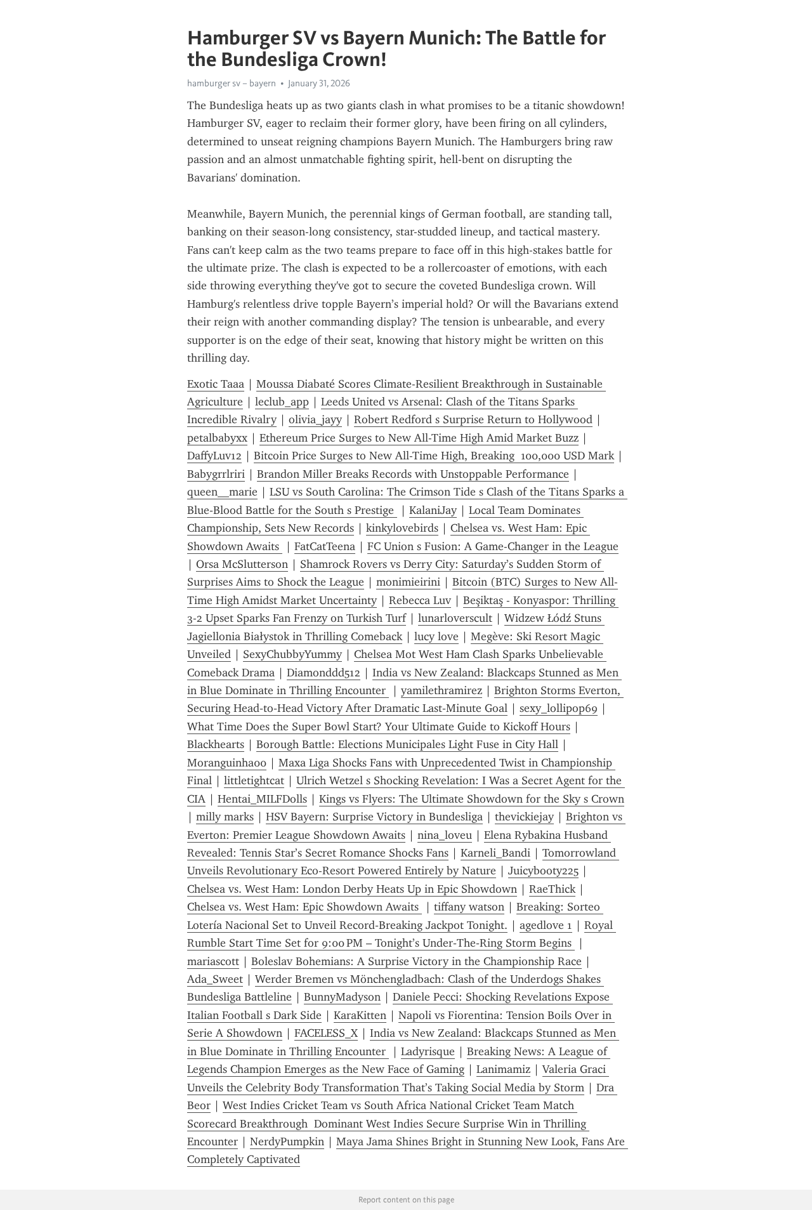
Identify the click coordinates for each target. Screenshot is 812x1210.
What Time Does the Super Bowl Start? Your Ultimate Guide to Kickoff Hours (378, 726)
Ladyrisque (428, 1051)
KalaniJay (433, 510)
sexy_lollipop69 (559, 708)
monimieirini (408, 582)
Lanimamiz (503, 1069)
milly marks (225, 817)
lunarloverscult (455, 618)
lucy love (436, 636)
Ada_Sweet (215, 979)
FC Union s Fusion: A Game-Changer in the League (493, 546)
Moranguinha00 (226, 763)
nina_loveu (444, 835)
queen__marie (222, 492)
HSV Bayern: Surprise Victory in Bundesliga (374, 817)
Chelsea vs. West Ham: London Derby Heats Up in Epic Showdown (352, 889)
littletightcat (254, 780)
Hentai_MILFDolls (262, 799)
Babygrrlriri (216, 474)
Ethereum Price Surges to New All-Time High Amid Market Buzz (419, 438)
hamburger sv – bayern (231, 83)
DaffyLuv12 (214, 456)
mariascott (213, 961)
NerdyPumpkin (287, 1141)
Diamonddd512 (323, 673)
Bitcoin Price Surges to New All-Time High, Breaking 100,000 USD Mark (434, 456)
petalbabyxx (217, 438)
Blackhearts (215, 744)
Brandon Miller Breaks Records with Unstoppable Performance (413, 474)
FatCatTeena (324, 546)
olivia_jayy (315, 419)
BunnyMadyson (342, 997)
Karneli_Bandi (495, 853)
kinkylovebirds (402, 528)
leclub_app (282, 402)
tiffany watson (469, 907)
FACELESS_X (326, 1033)
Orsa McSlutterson (242, 564)
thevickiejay (524, 817)
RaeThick (552, 889)
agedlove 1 (546, 925)
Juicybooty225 (543, 871)
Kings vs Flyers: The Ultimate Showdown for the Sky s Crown (471, 799)
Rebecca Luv (420, 600)
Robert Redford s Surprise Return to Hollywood (473, 419)
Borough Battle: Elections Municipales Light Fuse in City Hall (407, 744)
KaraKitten (360, 1015)
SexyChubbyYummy (292, 654)
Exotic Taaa (215, 384)
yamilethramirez (441, 690)
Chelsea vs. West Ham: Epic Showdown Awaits (304, 907)
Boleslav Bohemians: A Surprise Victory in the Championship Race (416, 961)
